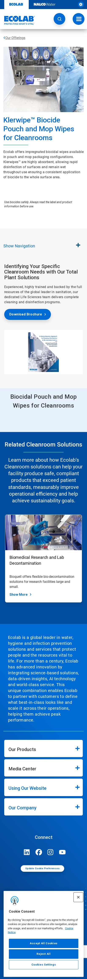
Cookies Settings (43, 964)
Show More (19, 595)
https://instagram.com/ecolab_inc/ (50, 852)
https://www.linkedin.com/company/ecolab (27, 852)
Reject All (44, 953)
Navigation (19, 245)
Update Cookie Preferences (42, 868)
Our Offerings (15, 38)
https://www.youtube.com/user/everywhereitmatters (62, 852)
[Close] (78, 897)
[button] (59, 19)
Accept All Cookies (43, 943)
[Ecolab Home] (17, 20)
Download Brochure (25, 314)
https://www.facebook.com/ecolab (38, 852)
